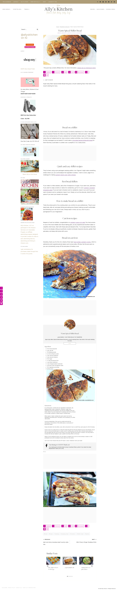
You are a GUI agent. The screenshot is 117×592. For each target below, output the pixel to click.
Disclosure (4, 587)
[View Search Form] (98, 2)
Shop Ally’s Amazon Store (29, 587)
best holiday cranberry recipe (82, 242)
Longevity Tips (52, 1)
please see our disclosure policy (86, 68)
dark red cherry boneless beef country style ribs (55, 542)
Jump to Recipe (48, 80)
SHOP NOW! (24, 93)
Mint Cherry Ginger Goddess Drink (86, 541)
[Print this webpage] (1, 297)
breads (51, 534)
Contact (15, 1)
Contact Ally (19, 587)
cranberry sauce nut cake (77, 222)
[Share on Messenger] (1, 300)
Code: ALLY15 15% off (32, 141)
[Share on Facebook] (1, 288)
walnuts (87, 534)
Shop (44, 1)
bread (45, 534)
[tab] (67, 576)
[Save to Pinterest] (1, 291)
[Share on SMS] (1, 303)
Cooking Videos (110, 9)
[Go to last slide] (47, 566)
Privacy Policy (11, 587)
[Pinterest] (106, 2)
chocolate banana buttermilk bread (82, 140)
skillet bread (80, 534)
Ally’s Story (24, 1)
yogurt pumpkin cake (69, 567)
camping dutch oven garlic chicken (66, 175)
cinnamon (72, 534)
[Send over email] (1, 294)
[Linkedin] (114, 2)
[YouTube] (108, 2)
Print (69, 343)
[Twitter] (111, 2)
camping (56, 534)
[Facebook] (100, 2)
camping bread (64, 534)
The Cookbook (7, 1)
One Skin (23, 141)
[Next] (92, 566)
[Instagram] (103, 2)
